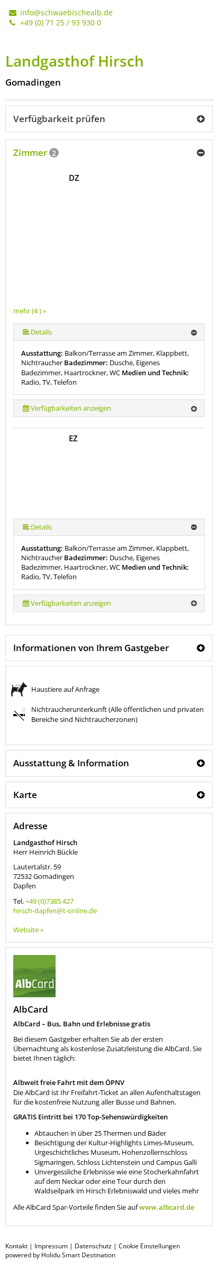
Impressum (51, 1245)
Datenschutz (93, 1245)
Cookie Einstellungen (149, 1245)
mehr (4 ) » (29, 311)
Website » (28, 929)
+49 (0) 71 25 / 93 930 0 (59, 22)
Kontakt (16, 1245)
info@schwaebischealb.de (65, 12)
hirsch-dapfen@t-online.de (55, 910)
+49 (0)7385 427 (49, 901)
